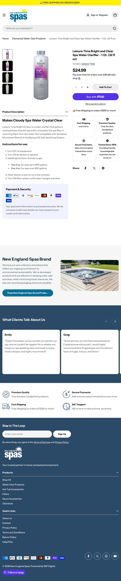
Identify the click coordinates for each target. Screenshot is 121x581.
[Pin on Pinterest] (103, 168)
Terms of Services (41, 442)
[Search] (114, 28)
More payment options (96, 104)
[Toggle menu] (4, 15)
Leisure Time (88, 63)
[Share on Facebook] (85, 168)
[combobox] (60, 28)
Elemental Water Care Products (28, 38)
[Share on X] (94, 168)
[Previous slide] (106, 321)
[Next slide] (115, 321)
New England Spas (19, 566)
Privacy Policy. (62, 442)
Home (5, 38)
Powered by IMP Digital (43, 566)
